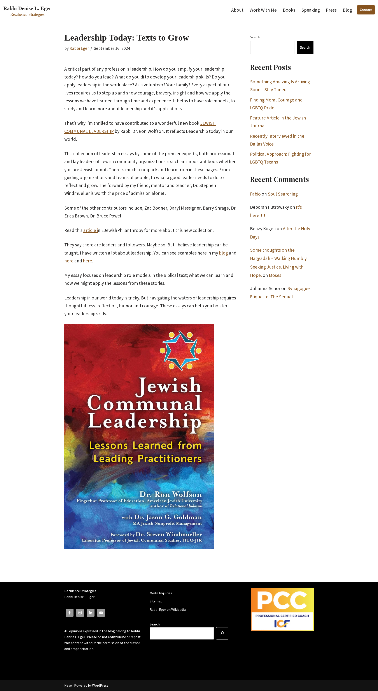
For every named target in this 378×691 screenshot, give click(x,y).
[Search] (222, 633)
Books (289, 10)
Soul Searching (283, 194)
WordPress (100, 685)
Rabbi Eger (79, 48)
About (237, 10)
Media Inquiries (161, 593)
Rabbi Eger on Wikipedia (168, 609)
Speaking (310, 10)
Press (331, 10)
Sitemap (156, 601)
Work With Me (263, 10)
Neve (68, 685)
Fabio (255, 194)
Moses (275, 275)
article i (90, 230)
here (69, 261)
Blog (347, 10)
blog (223, 253)
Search (255, 37)
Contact (366, 9)
